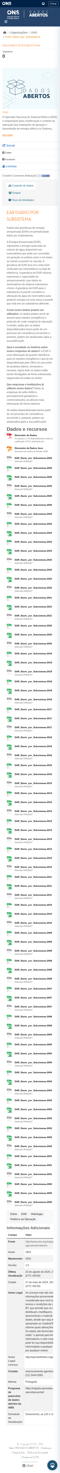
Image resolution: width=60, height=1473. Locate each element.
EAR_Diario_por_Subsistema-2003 (33, 1100)
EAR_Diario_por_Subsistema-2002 (33, 1128)
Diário (13, 1214)
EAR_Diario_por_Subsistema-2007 (33, 988)
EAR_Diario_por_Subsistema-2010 (33, 905)
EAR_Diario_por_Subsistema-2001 (33, 1156)
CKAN (27, 1465)
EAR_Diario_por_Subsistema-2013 (33, 821)
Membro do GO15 (30, 1457)
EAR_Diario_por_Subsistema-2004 (33, 1072)
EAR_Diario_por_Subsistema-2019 (33, 653)
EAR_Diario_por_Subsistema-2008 (33, 960)
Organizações (19, 32)
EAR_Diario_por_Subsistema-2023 (33, 542)
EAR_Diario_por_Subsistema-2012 (33, 849)
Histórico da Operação (23, 1219)
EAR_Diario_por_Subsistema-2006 (33, 1016)
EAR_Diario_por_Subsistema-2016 (33, 737)
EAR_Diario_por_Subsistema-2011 (33, 877)
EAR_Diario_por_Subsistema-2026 (33, 458)
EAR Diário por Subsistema (22, 37)
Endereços (46, 1448)
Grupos (16, 192)
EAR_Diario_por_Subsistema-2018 (33, 681)
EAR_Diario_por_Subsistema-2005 (33, 1044)
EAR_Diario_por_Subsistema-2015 (33, 765)
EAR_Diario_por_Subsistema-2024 (33, 514)
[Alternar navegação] (6, 21)
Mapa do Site (19, 1452)
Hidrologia (37, 1214)
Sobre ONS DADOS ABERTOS (24, 1448)
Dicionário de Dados (26, 435)
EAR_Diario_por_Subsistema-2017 (33, 709)
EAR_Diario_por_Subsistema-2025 (33, 486)
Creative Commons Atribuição (19, 175)
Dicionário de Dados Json (29, 448)
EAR (24, 1214)
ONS (34, 32)
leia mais (7, 135)
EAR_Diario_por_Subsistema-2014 (33, 793)
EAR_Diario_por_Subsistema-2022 (33, 569)
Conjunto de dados (22, 185)
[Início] (4, 32)
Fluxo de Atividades (22, 200)
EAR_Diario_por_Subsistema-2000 (33, 1184)
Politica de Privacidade (38, 1452)
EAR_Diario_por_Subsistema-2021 (33, 597)
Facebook (9, 159)
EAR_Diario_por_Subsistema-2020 (33, 625)
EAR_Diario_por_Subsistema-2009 (33, 932)
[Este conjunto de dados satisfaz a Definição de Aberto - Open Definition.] (43, 175)
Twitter (8, 152)
